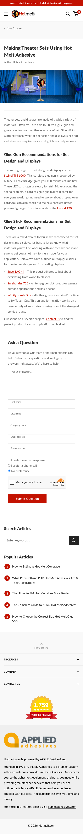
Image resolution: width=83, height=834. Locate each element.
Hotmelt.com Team (23, 62)
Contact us (53, 319)
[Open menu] (6, 14)
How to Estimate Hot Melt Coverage (36, 566)
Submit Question (27, 498)
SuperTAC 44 (16, 271)
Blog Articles (14, 28)
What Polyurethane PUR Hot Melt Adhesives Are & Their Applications (45, 580)
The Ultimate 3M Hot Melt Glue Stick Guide (40, 593)
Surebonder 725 (18, 283)
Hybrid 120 (64, 208)
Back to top (41, 648)
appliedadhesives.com (62, 806)
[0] (76, 13)
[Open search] (68, 14)
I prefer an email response (28, 460)
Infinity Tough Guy (19, 295)
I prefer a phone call (24, 465)
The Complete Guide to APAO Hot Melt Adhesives (44, 605)
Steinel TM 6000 (15, 175)
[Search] (74, 540)
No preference (20, 471)
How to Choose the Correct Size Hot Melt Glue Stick (42, 619)
